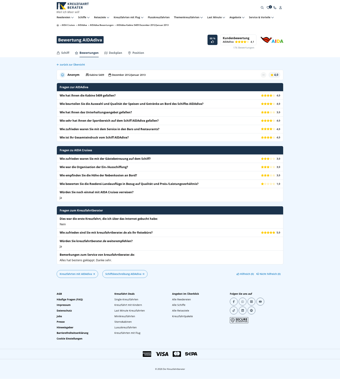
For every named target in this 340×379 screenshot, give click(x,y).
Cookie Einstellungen (69, 338)
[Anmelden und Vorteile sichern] (280, 7)
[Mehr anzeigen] (72, 17)
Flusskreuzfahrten (159, 17)
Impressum (64, 305)
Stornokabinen (123, 321)
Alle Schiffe (178, 305)
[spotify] (251, 310)
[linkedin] (242, 310)
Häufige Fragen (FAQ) (70, 299)
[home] (58, 25)
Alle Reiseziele (180, 310)
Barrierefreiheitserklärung (72, 333)
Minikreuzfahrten (124, 316)
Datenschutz (64, 310)
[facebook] (234, 302)
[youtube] (260, 302)
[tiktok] (234, 310)
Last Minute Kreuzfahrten (129, 310)
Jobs (59, 316)
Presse (61, 321)
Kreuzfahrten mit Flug (127, 333)
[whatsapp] (242, 302)
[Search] (262, 7)
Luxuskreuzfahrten (125, 327)
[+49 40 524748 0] (275, 7)
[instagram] (251, 302)
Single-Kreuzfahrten (126, 299)
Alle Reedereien (181, 299)
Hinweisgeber (65, 327)
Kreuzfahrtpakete (182, 316)
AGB (59, 293)
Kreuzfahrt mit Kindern (128, 305)
